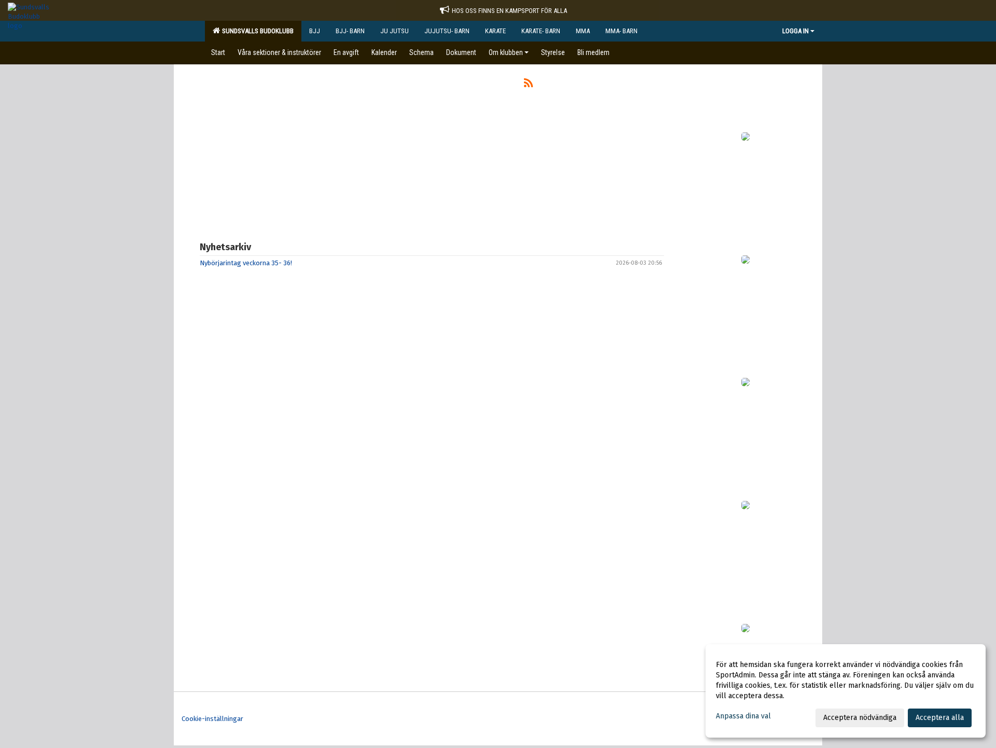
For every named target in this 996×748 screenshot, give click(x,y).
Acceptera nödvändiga (859, 717)
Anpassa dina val (743, 716)
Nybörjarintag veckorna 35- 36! (246, 263)
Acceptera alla (940, 717)
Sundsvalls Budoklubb (256, 31)
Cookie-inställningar (212, 719)
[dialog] (846, 691)
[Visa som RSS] (528, 85)
